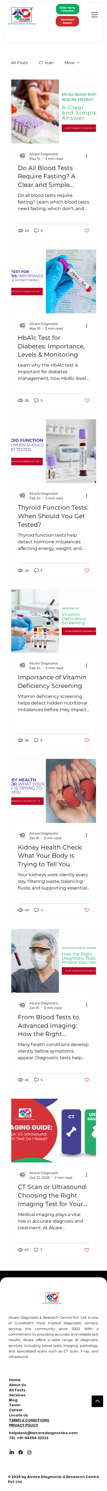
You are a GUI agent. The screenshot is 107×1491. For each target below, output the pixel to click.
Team (15, 1405)
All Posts (19, 62)
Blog (13, 1400)
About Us (17, 1385)
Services (17, 1395)
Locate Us (18, 1415)
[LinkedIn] (12, 1452)
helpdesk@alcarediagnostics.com (43, 1433)
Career (16, 1410)
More (69, 62)
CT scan (46, 62)
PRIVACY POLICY (23, 1425)
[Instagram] (29, 1452)
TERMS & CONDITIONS (29, 1420)
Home (15, 1380)
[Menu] (94, 15)
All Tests (17, 1390)
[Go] (97, 1401)
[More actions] (88, 156)
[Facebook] (20, 1452)
